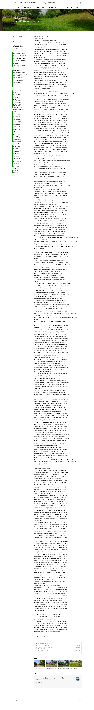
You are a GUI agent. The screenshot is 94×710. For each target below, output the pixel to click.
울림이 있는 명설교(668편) (18, 52)
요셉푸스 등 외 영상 (17, 158)
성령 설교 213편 (16, 126)
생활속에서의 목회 (17, 150)
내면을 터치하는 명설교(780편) (19, 53)
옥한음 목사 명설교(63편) (18, 80)
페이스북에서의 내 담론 (17, 63)
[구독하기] (92, 356)
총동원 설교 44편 (16, 94)
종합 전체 (42, 643)
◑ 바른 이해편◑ (16, 143)
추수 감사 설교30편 (17, 132)
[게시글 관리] (40, 637)
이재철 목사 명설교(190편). (18, 77)
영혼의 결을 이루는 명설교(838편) (19, 58)
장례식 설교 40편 (16, 105)
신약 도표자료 (16, 156)
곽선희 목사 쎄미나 (17, 75)
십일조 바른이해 (16, 66)
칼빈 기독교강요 (16, 153)
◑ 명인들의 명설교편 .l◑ (18, 69)
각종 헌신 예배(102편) (17, 107)
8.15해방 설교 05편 (17, 129)
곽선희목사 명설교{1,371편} (18, 70)
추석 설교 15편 (16, 131)
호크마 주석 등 (16, 166)
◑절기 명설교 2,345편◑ (18, 109)
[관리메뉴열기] (92, 354)
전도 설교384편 (16, 92)
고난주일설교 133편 (17, 116)
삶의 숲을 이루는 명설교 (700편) (19, 55)
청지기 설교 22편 (16, 100)
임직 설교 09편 (16, 97)
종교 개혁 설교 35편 (17, 104)
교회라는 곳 (15, 145)
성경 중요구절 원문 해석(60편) (19, 65)
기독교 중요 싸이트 (17, 160)
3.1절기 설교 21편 (17, 113)
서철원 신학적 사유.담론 (18, 61)
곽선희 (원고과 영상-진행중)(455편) (20, 74)
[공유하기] (39, 637)
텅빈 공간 (15, 172)
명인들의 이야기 (16, 148)
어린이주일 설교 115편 (17, 123)
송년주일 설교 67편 (17, 141)
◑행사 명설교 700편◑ (17, 89)
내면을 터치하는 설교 (40, 7)
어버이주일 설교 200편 (17, 124)
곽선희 (18, 7)
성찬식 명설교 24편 (17, 95)
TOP (80, 699)
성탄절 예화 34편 (16, 137)
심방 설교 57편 (16, 99)
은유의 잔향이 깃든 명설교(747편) (19, 57)
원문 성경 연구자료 (17, 146)
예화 (77, 7)
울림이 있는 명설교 (28, 7)
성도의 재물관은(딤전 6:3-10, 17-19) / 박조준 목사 (45, 647)
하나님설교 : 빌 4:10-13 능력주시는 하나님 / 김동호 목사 (46, 645)
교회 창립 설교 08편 (17, 90)
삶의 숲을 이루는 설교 (53, 7)
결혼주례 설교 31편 (17, 102)
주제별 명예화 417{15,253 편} (19, 87)
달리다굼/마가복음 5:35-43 (41, 648)
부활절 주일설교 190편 (17, 119)
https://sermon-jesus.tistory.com (43, 679)
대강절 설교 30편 (16, 134)
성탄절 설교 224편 (17, 136)
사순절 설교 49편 (16, 114)
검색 (78, 3)
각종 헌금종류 (16, 165)
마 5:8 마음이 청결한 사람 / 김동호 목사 (43, 652)
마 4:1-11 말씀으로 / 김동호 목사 (42, 650)
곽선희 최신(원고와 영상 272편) (19, 72)
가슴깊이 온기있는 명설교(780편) (19, 60)
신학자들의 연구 (16, 151)
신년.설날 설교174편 (17, 111)
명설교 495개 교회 (17, 163)
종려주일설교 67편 (17, 118)
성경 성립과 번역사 (17, 155)
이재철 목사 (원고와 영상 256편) (19, 79)
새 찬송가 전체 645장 (17, 161)
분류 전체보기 (17, 46)
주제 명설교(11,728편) (67, 7)
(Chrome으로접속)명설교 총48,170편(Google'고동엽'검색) (34, 2)
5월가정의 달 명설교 (17, 121)
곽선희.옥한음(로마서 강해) (18, 82)
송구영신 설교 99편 (17, 139)
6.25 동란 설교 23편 (17, 127)
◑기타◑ (37, 643)
